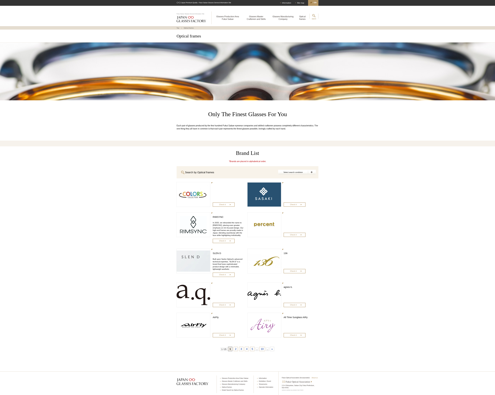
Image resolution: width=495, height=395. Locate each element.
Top (178, 28)
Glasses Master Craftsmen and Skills (256, 17)
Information (286, 3)
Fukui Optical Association (298, 381)
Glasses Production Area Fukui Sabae (227, 17)
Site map (300, 3)
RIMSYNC (218, 217)
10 (262, 349)
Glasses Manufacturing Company (283, 17)
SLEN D (217, 253)
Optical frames (302, 17)
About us (315, 378)
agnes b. (288, 287)
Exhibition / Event (265, 381)
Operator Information (266, 387)
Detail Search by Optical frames (233, 390)
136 (285, 253)
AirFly (216, 317)
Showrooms (263, 384)
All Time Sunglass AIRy (296, 317)
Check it (222, 204)
